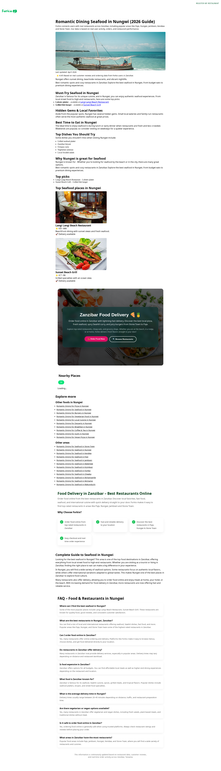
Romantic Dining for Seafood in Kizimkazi (75, 467)
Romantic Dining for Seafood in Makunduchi (76, 484)
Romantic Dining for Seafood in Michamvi (75, 481)
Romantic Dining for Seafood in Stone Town (76, 446)
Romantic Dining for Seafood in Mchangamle (76, 477)
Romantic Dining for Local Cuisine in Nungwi (76, 420)
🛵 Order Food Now (96, 339)
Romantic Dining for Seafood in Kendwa (74, 453)
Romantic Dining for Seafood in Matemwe (75, 463)
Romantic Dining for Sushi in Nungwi (73, 434)
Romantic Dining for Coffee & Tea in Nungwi (76, 430)
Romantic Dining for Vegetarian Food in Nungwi (77, 416)
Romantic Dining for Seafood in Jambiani (74, 460)
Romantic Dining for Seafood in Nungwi (74, 409)
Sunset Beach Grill (92, 104)
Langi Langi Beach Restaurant (94, 102)
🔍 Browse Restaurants (123, 339)
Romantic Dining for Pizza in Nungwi (73, 406)
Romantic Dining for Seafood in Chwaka (74, 474)
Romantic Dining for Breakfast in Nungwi (74, 427)
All (61, 382)
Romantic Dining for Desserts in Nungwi (74, 423)
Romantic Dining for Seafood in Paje (72, 457)
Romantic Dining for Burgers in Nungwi (74, 413)
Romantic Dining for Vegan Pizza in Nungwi (76, 437)
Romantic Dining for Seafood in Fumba (73, 470)
